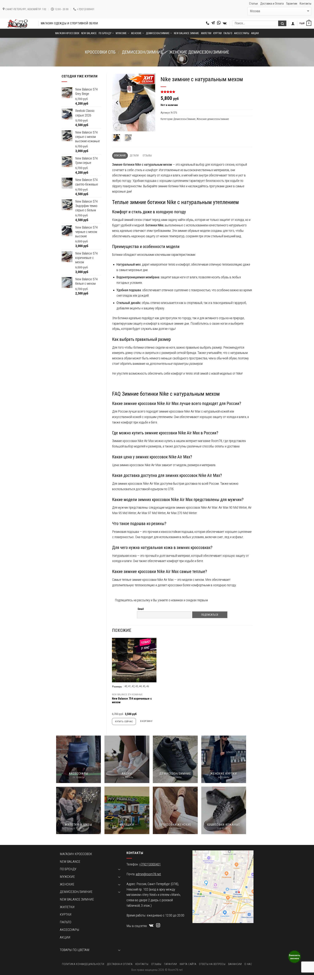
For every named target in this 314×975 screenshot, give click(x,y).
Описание (120, 155)
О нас (248, 964)
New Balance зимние (186, 33)
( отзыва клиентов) (174, 92)
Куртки (217, 33)
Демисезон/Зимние (142, 52)
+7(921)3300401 (150, 864)
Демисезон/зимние (158, 33)
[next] (149, 102)
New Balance (89, 33)
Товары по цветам (74, 950)
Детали (134, 155)
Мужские (121, 33)
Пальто (228, 33)
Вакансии (235, 964)
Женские (136, 33)
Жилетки (206, 33)
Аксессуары (241, 33)
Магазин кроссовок (67, 33)
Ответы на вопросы (212, 964)
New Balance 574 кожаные (127, 694)
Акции (255, 33)
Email (141, 608)
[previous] (117, 102)
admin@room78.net (148, 874)
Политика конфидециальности (83, 964)
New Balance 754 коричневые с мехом (132, 700)
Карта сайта (188, 964)
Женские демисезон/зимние (199, 52)
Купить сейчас (124, 721)
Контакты (305, 3)
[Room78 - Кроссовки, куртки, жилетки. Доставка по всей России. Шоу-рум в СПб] (18, 24)
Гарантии (291, 3)
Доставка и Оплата (272, 3)
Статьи (253, 3)
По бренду (105, 33)
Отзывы (147, 155)
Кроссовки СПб (100, 52)
